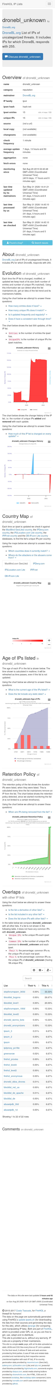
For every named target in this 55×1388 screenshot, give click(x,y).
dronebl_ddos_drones (14, 1081)
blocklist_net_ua (11, 1087)
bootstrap (15, 1377)
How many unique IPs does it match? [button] (26, 310)
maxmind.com (32, 1362)
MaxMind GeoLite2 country (19, 529)
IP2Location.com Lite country (28, 532)
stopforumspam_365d (14, 991)
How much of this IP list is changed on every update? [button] (29, 434)
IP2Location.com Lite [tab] (15, 569)
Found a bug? (16, 242)
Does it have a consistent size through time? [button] (29, 318)
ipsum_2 (8, 1036)
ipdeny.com (7, 1365)
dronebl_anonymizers (14, 1025)
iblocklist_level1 (11, 1002)
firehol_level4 (10, 1064)
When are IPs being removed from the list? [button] (29, 811)
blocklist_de (9, 1098)
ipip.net (38, 1365)
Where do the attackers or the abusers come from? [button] (30, 556)
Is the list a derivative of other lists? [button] (25, 909)
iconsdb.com (18, 1380)
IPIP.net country (9, 535)
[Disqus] (27, 1170)
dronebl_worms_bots (14, 1019)
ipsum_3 (8, 1030)
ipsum (7, 1042)
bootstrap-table (29, 1377)
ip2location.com (19, 1365)
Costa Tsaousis (23, 1310)
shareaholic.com (19, 1374)
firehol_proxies (11, 1059)
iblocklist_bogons (12, 997)
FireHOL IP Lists (12, 4)
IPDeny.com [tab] (39, 563)
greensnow (9, 1053)
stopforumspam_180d (14, 1008)
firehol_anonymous (13, 1075)
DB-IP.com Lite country (37, 535)
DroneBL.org (8, 27)
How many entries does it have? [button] (24, 305)
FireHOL (39, 1310)
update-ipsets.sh (26, 1319)
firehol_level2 (10, 1070)
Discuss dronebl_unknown (24, 57)
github (15, 1383)
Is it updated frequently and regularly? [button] (27, 314)
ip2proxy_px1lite (12, 1047)
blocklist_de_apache (14, 1092)
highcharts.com (30, 1368)
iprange (31, 1325)
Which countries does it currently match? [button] (28, 550)
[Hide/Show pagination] (34, 970)
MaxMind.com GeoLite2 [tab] (16, 563)
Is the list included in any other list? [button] (25, 914)
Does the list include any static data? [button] (26, 693)
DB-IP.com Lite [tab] (12, 575)
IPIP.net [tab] (34, 569)
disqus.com (17, 1371)
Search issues (41, 242)
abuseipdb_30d (11, 1104)
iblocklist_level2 (11, 1014)
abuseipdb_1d (11, 1109)
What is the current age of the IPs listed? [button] (28, 689)
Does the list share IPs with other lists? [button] (27, 918)
